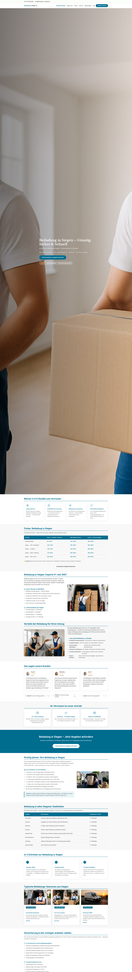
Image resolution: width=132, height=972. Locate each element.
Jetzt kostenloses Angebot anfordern (53, 257)
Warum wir (70, 5)
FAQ (94, 5)
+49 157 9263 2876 (28, 1)
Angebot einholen (101, 5)
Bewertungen (88, 5)
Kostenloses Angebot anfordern (66, 566)
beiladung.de (30, 5)
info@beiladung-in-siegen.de (42, 1)
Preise (76, 5)
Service (81, 5)
